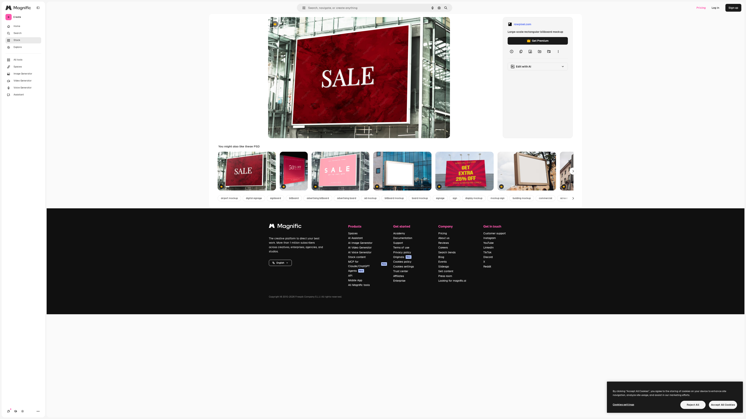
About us (443, 238)
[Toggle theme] (22, 411)
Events (442, 261)
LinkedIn (488, 247)
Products (354, 226)
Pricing (701, 8)
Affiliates (398, 276)
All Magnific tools (359, 285)
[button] (280, 263)
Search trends (447, 252)
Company (445, 226)
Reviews (443, 243)
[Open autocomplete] (302, 7)
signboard (275, 198)
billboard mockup (394, 198)
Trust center (400, 271)
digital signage (254, 198)
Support (398, 243)
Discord (488, 257)
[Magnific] (285, 227)
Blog (441, 257)
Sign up (733, 8)
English (280, 262)
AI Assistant (355, 238)
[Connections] (8, 411)
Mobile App (355, 280)
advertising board (346, 198)
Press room (445, 276)
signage (440, 198)
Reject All (693, 404)
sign (455, 198)
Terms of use (401, 247)
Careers (443, 247)
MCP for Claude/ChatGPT (367, 264)
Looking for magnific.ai (452, 280)
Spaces (352, 233)
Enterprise (399, 280)
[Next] (573, 171)
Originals (402, 257)
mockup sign (498, 198)
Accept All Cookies (723, 404)
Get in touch (492, 226)
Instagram (489, 238)
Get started (401, 226)
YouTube (488, 243)
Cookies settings (403, 266)
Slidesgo (443, 266)
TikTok (487, 252)
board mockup (420, 198)
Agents (355, 271)
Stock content (357, 257)
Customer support (494, 233)
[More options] (558, 51)
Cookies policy (402, 261)
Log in (715, 8)
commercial (545, 198)
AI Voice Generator (359, 252)
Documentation (402, 238)
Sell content (445, 271)
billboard (294, 198)
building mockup (522, 198)
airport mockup (229, 198)
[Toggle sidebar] (38, 8)
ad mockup (370, 198)
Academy (399, 233)
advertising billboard (318, 198)
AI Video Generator (360, 247)
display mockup (473, 198)
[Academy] (15, 411)
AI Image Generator (360, 243)
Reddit (487, 266)
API (350, 275)
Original (293, 24)
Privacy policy (402, 252)
